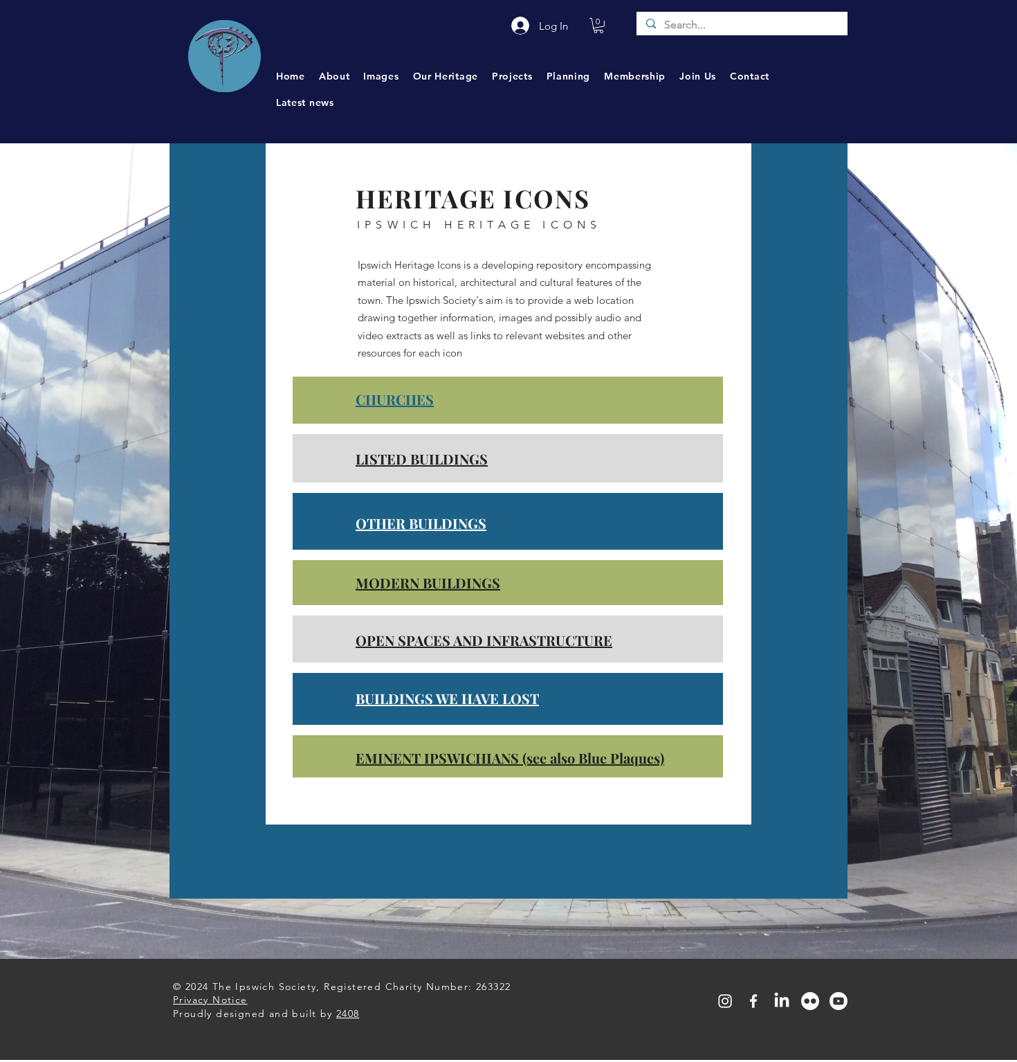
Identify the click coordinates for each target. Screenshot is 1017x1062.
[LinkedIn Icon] (782, 1001)
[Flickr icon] (810, 1001)
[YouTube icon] (839, 1001)
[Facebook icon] (753, 1001)
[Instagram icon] (725, 1001)
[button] (598, 25)
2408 (348, 1013)
